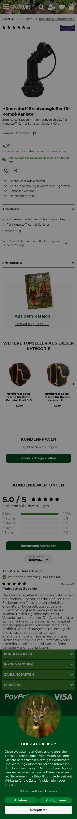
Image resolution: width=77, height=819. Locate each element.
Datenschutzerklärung (31, 791)
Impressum (51, 791)
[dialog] (38, 409)
